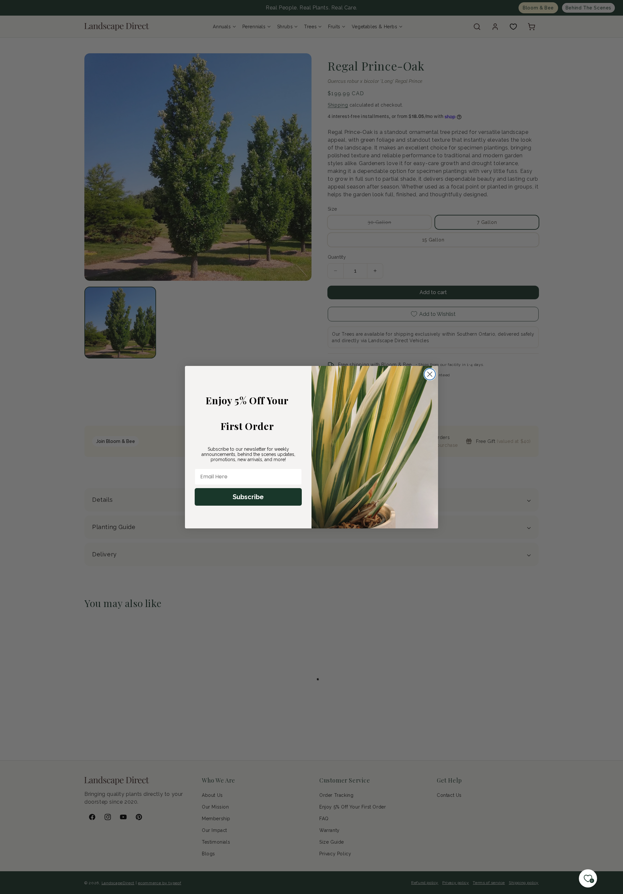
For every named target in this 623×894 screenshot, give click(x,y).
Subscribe (248, 497)
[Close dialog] (429, 374)
